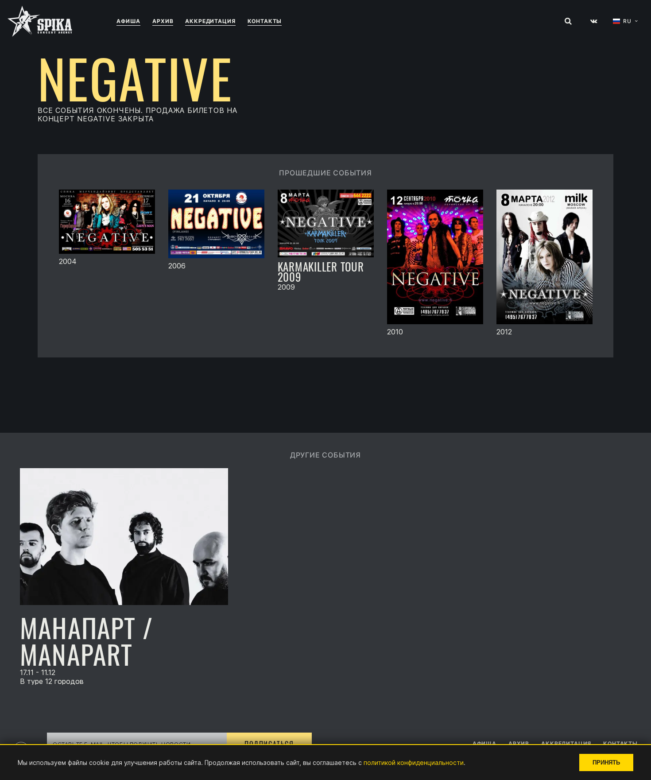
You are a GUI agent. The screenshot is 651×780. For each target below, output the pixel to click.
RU (627, 21)
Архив (162, 21)
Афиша (128, 21)
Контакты (265, 21)
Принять (606, 762)
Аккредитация (210, 21)
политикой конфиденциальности (414, 762)
